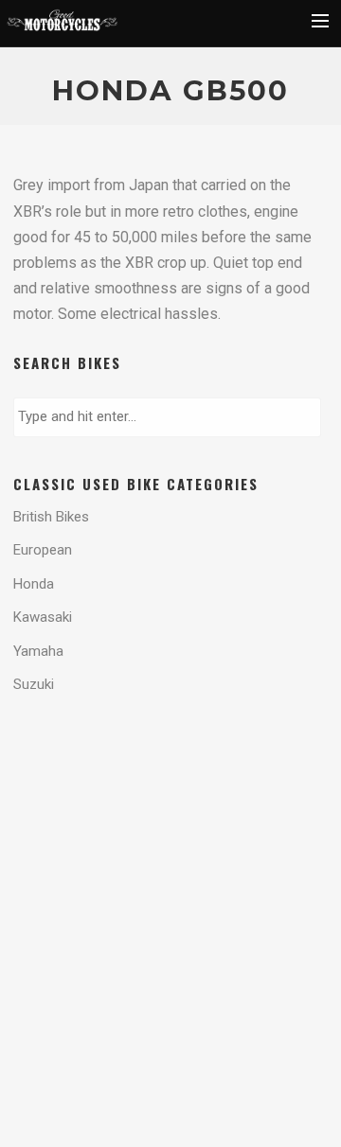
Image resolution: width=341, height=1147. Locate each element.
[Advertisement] (164, 789)
